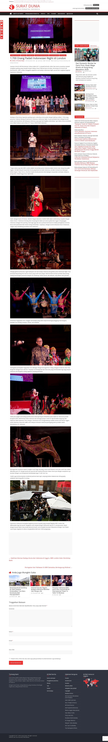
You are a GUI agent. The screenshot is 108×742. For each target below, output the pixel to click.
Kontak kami (68, 680)
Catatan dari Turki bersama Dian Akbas (84, 120)
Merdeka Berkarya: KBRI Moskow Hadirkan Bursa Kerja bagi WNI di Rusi (32, 1)
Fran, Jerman (89, 107)
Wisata (43, 13)
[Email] (1, 35)
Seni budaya (61, 13)
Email (11, 640)
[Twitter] (1, 24)
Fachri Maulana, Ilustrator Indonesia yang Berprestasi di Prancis (86, 132)
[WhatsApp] (1, 32)
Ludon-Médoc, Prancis (91, 88)
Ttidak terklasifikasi (79, 130)
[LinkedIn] (1, 27)
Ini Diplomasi (30, 55)
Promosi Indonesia (54, 55)
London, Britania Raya (17, 61)
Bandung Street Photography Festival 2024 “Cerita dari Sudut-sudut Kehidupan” (92, 96)
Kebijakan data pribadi (70, 688)
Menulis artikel (68, 686)
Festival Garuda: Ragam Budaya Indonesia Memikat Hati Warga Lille (40, 589)
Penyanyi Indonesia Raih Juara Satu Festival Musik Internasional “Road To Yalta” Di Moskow (60, 590)
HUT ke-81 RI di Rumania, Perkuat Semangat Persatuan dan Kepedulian (86, 169)
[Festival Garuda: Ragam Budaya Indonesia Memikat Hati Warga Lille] (40, 576)
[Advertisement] (40, 543)
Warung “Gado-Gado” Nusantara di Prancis (91, 85)
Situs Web (11, 649)
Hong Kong (79, 71)
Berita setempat (18, 13)
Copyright (67, 691)
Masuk (96, 5)
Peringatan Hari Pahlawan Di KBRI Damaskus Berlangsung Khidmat (48, 567)
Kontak (70, 13)
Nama (11, 631)
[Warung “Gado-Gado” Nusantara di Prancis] (80, 85)
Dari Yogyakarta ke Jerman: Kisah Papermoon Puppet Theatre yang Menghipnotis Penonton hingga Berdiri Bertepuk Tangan (87, 148)
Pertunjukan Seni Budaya (84, 137)
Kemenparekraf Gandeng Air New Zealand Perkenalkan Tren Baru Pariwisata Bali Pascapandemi (18, 591)
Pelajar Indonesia (79, 155)
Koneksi (67, 683)
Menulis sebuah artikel (92, 8)
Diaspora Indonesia (15, 55)
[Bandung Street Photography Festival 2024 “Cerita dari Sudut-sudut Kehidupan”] (80, 94)
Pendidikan (86, 155)
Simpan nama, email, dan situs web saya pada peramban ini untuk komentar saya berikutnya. (36, 658)
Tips (48, 13)
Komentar (11, 609)
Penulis (67, 678)
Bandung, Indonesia (90, 100)
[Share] (1, 37)
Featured (24, 55)
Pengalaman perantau (32, 13)
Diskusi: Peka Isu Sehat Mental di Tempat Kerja (92, 105)
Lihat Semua (93, 46)
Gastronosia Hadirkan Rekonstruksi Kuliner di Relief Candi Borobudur (85, 139)
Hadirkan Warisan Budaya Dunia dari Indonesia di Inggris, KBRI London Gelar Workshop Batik (39, 559)
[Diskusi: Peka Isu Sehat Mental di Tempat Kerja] (80, 104)
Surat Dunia (40, 60)
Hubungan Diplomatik (93, 135)
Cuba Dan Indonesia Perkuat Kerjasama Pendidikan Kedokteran (87, 158)
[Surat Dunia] (10, 13)
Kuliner (53, 13)
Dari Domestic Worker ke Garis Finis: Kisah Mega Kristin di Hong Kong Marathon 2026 (86, 66)
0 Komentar (47, 60)
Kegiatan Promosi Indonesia (41, 55)
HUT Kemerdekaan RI (90, 122)
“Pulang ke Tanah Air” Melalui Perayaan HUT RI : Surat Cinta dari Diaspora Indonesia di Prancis (87, 125)
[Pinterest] (1, 29)
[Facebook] (1, 21)
